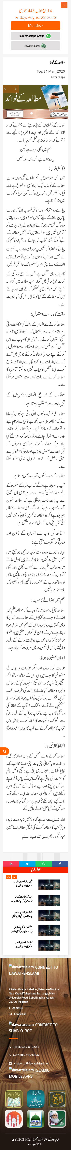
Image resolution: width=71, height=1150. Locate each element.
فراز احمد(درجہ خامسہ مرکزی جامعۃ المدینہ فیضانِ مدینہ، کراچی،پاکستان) (24, 921)
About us (17, 1008)
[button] (8, 877)
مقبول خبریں (35, 870)
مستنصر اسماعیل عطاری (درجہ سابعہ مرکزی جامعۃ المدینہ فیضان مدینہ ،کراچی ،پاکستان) (22, 906)
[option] (35, 888)
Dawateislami (32, 46)
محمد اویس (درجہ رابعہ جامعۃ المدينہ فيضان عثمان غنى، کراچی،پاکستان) (22, 889)
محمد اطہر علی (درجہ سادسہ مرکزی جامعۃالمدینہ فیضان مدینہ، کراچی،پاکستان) (22, 937)
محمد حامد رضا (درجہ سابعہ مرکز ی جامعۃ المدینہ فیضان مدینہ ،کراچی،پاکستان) (23, 952)
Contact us (20, 1014)
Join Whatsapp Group (32, 36)
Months (35, 25)
